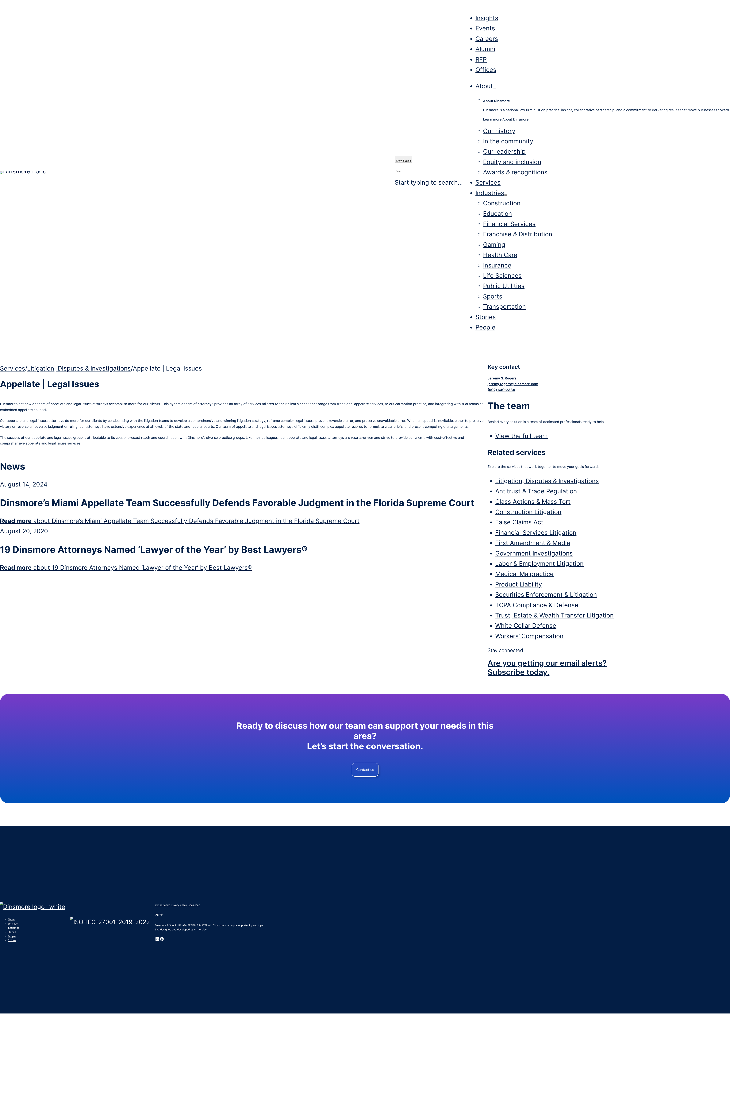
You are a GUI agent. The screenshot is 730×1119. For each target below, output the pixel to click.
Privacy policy (179, 904)
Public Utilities (503, 286)
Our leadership (504, 151)
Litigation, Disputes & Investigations (79, 368)
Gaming (494, 244)
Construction (502, 203)
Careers (486, 38)
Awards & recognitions (515, 172)
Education (497, 213)
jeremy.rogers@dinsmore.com (513, 384)
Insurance (497, 265)
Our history (499, 131)
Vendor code (162, 904)
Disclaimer (194, 904)
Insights (486, 18)
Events (485, 28)
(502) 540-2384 (501, 390)
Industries (489, 193)
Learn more (505, 119)
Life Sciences (502, 275)
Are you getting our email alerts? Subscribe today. (547, 667)
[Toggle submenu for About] (494, 88)
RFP (481, 59)
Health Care (500, 255)
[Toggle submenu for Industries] (505, 195)
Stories (485, 317)
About (484, 86)
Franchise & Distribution (517, 234)
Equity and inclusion (512, 162)
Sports (492, 296)
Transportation (504, 306)
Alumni (485, 49)
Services (488, 182)
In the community (508, 141)
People (485, 327)
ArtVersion (200, 929)
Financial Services (509, 224)
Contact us (365, 770)
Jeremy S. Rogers (502, 378)
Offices (485, 69)
